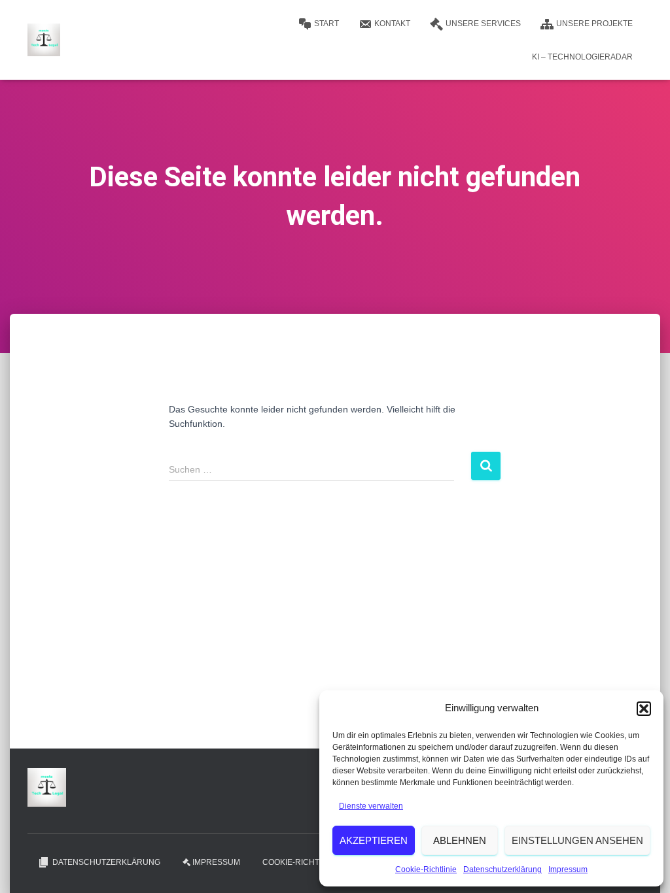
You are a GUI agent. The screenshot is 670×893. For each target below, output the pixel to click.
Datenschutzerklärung (502, 869)
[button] (643, 708)
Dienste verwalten (371, 806)
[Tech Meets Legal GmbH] (44, 40)
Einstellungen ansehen (577, 840)
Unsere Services (483, 23)
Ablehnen (459, 840)
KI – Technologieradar (582, 56)
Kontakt (392, 23)
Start (326, 23)
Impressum (568, 869)
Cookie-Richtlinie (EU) (309, 862)
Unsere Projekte (594, 23)
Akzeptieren (374, 840)
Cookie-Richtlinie (426, 869)
